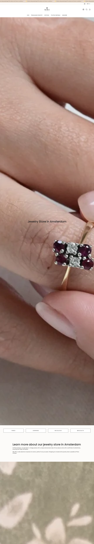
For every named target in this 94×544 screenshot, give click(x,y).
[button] (28, 15)
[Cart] (89, 9)
